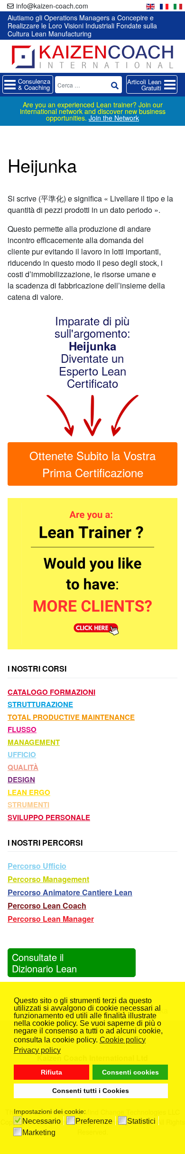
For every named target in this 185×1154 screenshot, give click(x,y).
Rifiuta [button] (51, 1072)
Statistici (141, 1121)
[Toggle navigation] (27, 84)
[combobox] (88, 84)
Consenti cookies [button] (130, 1072)
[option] (150, 5)
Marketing (39, 1133)
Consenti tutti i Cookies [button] (90, 1090)
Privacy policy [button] (37, 1050)
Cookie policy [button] (123, 1040)
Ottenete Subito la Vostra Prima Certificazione (92, 464)
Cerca (115, 85)
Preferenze (93, 1121)
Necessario (41, 1121)
